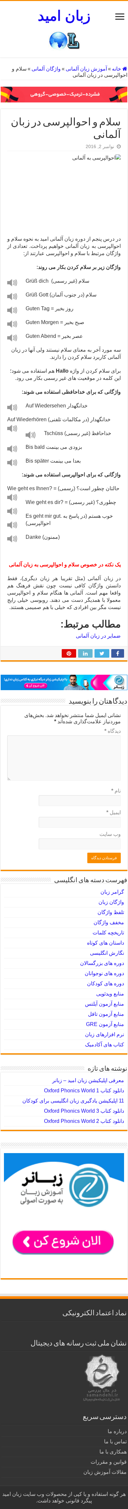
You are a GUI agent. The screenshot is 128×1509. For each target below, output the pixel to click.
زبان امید (64, 16)
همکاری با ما (113, 1451)
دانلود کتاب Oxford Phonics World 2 (84, 1121)
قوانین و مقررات (109, 1462)
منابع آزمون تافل (106, 1014)
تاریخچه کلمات (108, 932)
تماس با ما (115, 1441)
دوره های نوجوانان (104, 973)
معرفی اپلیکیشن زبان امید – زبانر (88, 1080)
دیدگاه (112, 731)
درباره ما (117, 1431)
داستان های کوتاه (105, 943)
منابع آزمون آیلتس (104, 1004)
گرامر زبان (112, 892)
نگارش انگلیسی (107, 953)
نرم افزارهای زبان (104, 1034)
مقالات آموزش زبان (105, 1472)
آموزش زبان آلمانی (86, 69)
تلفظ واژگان (110, 912)
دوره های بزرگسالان (102, 963)
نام (116, 791)
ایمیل (113, 812)
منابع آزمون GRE (105, 1024)
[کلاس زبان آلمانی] (64, 94)
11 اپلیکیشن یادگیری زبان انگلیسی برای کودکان (73, 1101)
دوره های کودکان (105, 983)
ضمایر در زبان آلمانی (98, 636)
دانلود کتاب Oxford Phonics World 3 (84, 1111)
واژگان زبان (111, 902)
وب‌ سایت (110, 834)
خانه (117, 69)
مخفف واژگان (109, 922)
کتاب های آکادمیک (104, 1044)
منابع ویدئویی (110, 993)
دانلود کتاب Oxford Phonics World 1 (84, 1090)
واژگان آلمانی (46, 69)
